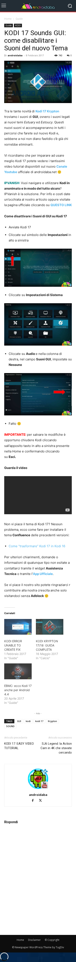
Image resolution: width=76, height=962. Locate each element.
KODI (18, 25)
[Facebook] (34, 800)
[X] (41, 800)
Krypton (52, 721)
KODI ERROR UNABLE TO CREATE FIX (13, 645)
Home (8, 19)
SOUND (10, 726)
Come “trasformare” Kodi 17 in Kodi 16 (37, 546)
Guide (19, 19)
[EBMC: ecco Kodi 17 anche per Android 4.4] (18, 671)
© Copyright (52, 940)
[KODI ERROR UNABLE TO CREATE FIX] (18, 627)
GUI (19, 721)
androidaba (15, 55)
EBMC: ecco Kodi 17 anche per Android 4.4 (18, 690)
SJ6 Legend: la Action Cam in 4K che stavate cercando (56, 748)
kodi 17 (39, 721)
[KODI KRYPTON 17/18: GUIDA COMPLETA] (49, 627)
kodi (28, 721)
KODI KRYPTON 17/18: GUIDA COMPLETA (47, 645)
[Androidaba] (38, 6)
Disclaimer (34, 940)
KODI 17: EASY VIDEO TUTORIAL (19, 746)
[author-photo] (38, 789)
